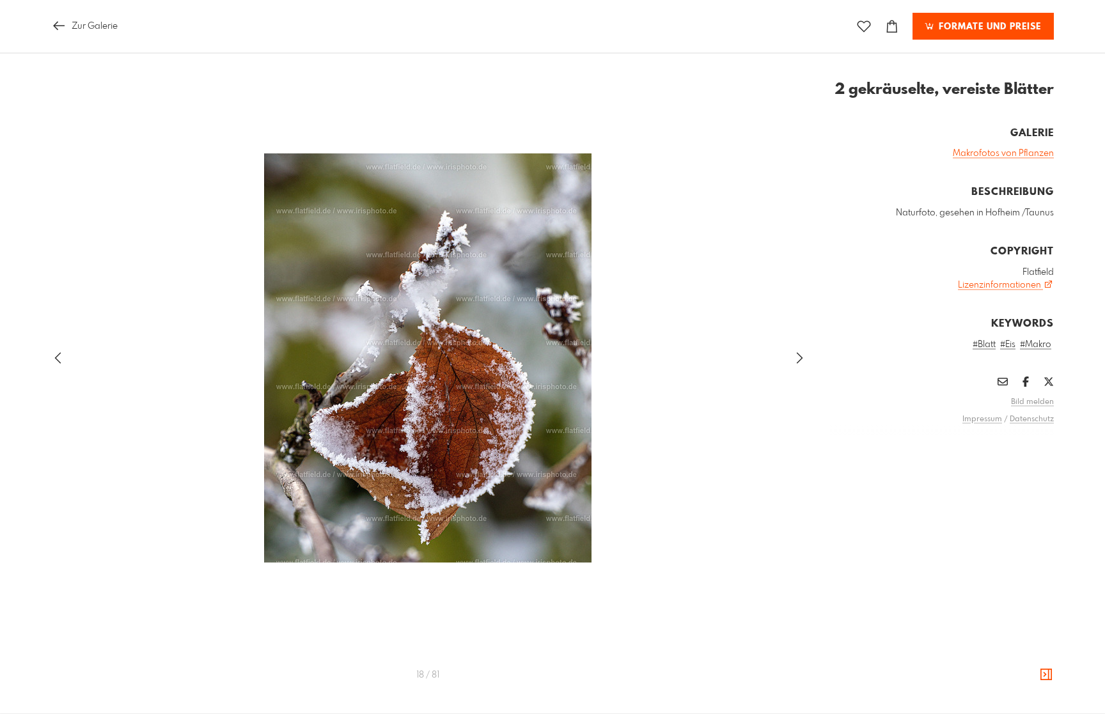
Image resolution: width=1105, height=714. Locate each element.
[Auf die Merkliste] (864, 26)
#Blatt (984, 344)
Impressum (982, 419)
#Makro (1035, 344)
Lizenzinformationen (1000, 285)
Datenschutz (1032, 419)
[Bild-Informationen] (1046, 675)
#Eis (1007, 344)
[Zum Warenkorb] (892, 26)
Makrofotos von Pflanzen (1003, 153)
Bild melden (1032, 402)
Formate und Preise (988, 26)
